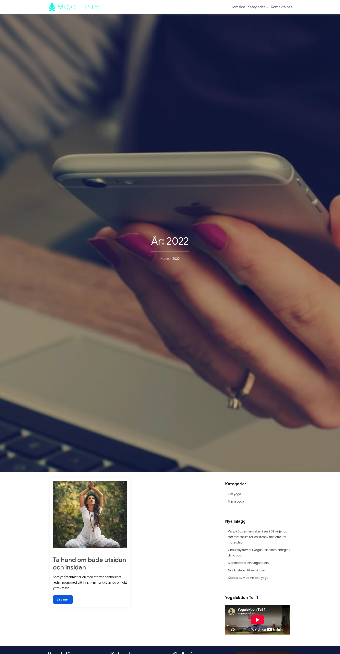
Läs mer (63, 600)
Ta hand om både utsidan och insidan (89, 563)
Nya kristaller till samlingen (246, 570)
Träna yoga (236, 502)
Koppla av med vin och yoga (248, 578)
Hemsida (238, 7)
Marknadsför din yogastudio (248, 563)
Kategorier (256, 7)
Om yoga (234, 494)
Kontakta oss (281, 7)
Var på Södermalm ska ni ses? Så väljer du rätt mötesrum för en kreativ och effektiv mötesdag (257, 537)
